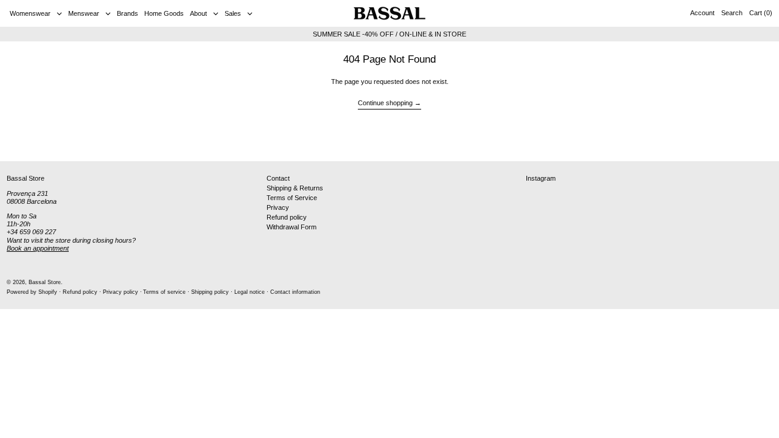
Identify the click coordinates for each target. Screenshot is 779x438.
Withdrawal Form (291, 227)
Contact (278, 178)
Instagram (541, 178)
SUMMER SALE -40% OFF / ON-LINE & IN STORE (389, 34)
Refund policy (287, 217)
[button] (731, 13)
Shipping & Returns (295, 188)
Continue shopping (385, 102)
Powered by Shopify (32, 292)
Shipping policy (210, 292)
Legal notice (249, 292)
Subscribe (749, 141)
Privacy (278, 207)
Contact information (295, 292)
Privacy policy (120, 292)
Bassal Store (45, 282)
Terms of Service (292, 197)
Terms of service (164, 292)
